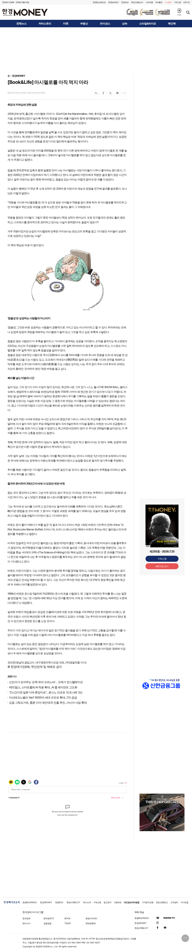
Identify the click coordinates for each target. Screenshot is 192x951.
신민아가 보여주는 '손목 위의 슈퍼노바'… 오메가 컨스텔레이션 (46, 682)
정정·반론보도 (162, 902)
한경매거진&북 (8, 2)
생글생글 (47, 923)
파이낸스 (105, 23)
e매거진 (186, 2)
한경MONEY (18, 75)
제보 (168, 2)
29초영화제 (91, 923)
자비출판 (158, 2)
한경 (99, 2)
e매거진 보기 (162, 566)
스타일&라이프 (147, 23)
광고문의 (107, 902)
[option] (148, 12)
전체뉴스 (21, 23)
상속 (124, 23)
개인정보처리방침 (131, 902)
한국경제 (26, 918)
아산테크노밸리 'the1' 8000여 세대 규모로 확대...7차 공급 (43, 697)
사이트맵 (184, 902)
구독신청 (177, 2)
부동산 (84, 23)
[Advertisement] (96, 50)
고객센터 (174, 902)
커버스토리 (45, 23)
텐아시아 (26, 923)
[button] (179, 12)
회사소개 (87, 902)
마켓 (65, 23)
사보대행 (149, 2)
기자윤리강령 (147, 902)
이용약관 (118, 902)
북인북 (172, 23)
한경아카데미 (91, 918)
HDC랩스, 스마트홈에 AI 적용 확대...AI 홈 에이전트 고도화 (43, 687)
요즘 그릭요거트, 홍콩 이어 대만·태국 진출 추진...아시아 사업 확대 (48, 702)
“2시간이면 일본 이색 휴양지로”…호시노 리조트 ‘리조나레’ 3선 (45, 692)
